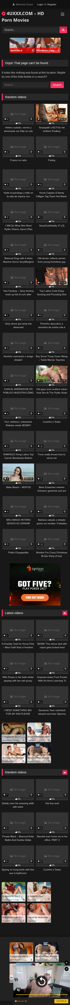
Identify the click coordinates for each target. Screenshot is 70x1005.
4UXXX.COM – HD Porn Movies (23, 16)
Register (51, 4)
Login (40, 4)
